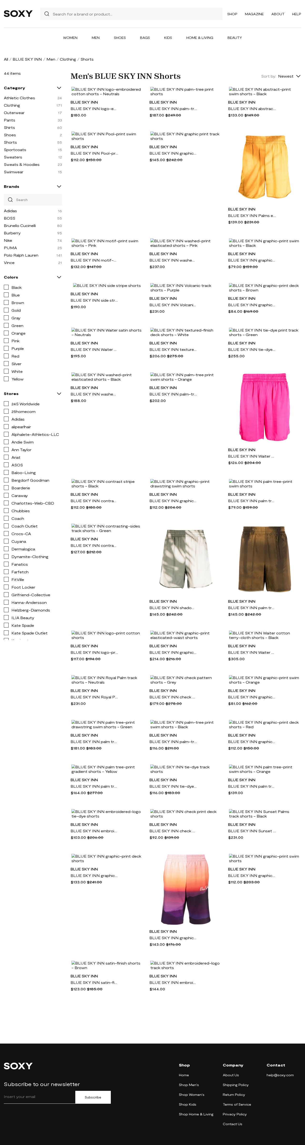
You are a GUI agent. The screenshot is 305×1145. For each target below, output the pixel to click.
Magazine (254, 14)
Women (70, 38)
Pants (9, 120)
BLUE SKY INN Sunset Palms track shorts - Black (252, 830)
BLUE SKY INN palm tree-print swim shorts (252, 500)
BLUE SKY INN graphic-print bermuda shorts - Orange (173, 937)
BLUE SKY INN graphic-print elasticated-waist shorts (173, 652)
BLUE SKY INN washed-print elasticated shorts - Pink (173, 260)
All (6, 59)
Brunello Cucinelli (20, 225)
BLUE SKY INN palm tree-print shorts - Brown (252, 607)
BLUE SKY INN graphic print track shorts (173, 153)
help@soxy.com (280, 1075)
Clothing (68, 59)
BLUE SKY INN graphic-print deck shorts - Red (252, 741)
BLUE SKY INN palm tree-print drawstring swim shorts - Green (94, 741)
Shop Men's (189, 1085)
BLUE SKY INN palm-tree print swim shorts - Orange (173, 394)
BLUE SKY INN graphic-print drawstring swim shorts (173, 500)
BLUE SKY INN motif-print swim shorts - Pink (94, 260)
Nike (8, 240)
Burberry (12, 233)
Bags (145, 38)
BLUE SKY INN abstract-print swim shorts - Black (252, 108)
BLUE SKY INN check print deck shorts (173, 830)
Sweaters (13, 157)
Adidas (10, 210)
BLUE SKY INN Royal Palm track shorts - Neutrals (94, 697)
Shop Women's (191, 1094)
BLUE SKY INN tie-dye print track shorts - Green (252, 349)
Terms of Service (237, 1104)
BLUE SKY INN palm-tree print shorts (173, 108)
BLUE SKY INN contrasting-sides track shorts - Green (94, 545)
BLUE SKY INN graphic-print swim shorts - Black (252, 260)
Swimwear (13, 171)
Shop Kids (187, 1104)
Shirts (9, 127)
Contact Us (232, 1124)
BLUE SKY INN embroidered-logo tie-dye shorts (94, 830)
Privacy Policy (235, 1114)
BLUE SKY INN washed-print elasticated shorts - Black (94, 394)
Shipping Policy (236, 1085)
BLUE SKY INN (27, 59)
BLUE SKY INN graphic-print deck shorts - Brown (252, 304)
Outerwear (14, 112)
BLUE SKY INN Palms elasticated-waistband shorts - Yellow (252, 215)
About (278, 14)
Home (184, 1075)
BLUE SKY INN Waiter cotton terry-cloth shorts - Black (252, 652)
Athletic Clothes (19, 97)
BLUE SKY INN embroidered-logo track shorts (173, 982)
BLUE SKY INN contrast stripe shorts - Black (94, 500)
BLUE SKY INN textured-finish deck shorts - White (173, 349)
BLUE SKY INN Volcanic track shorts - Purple (173, 304)
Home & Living (199, 38)
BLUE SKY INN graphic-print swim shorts (252, 875)
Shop (232, 14)
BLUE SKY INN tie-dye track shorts (173, 786)
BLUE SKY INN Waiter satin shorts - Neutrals (94, 349)
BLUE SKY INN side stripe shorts (94, 300)
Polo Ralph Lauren (21, 255)
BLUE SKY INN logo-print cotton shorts (94, 652)
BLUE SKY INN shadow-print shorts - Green (173, 607)
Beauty (235, 38)
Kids (168, 38)
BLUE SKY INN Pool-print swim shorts (94, 153)
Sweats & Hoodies (22, 164)
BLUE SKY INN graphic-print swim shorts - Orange (252, 697)
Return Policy (234, 1094)
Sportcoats (15, 149)
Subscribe (93, 1097)
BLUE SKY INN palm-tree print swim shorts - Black (173, 741)
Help (296, 14)
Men (96, 38)
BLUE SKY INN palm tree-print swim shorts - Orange (252, 786)
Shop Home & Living (196, 1114)
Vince (9, 262)
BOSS (9, 218)
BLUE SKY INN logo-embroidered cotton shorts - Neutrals (94, 108)
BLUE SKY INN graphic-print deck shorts (94, 875)
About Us (231, 1075)
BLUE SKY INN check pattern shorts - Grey (173, 697)
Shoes (120, 38)
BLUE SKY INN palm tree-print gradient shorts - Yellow (94, 786)
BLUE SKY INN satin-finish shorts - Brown (94, 982)
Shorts (10, 142)
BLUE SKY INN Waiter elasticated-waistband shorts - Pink (252, 456)
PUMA (10, 247)
